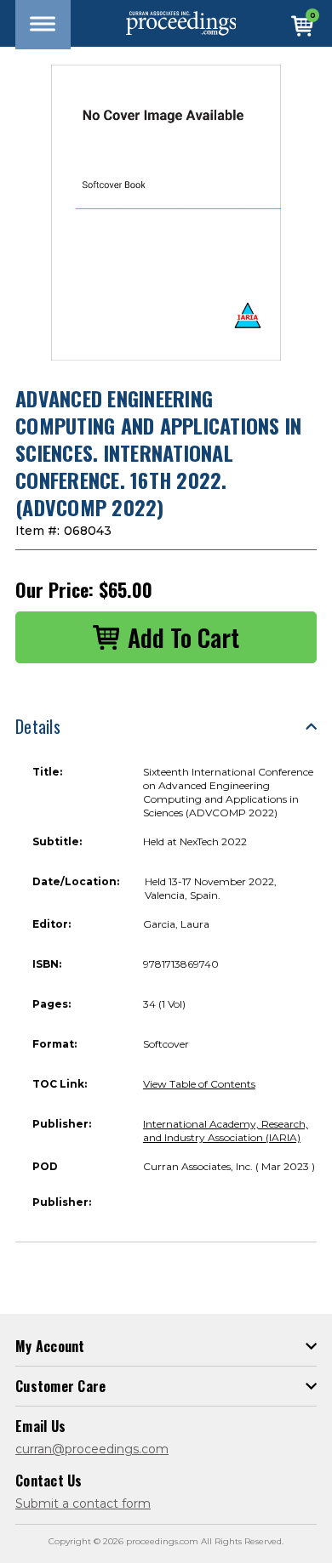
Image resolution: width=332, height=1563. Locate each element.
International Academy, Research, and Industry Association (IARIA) (225, 1130)
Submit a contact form (83, 1503)
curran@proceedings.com (92, 1449)
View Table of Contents (199, 1083)
